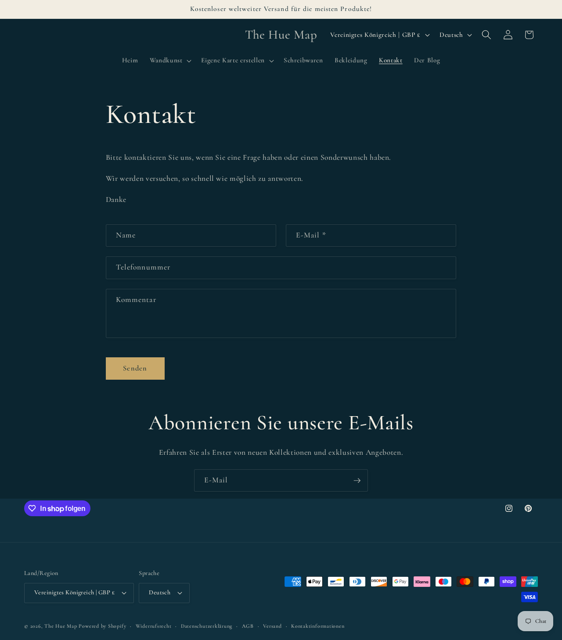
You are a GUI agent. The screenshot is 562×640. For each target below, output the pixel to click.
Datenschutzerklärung (206, 626)
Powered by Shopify (102, 626)
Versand (272, 626)
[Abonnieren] (356, 480)
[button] (169, 60)
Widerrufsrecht (154, 626)
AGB (248, 626)
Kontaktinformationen (317, 626)
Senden (135, 368)
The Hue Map (60, 626)
